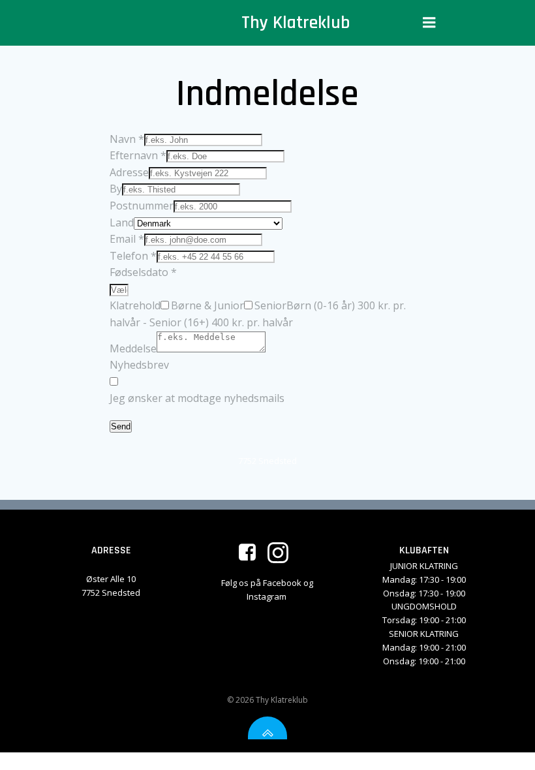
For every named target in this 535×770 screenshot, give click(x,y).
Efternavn (138, 155)
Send (120, 426)
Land (122, 222)
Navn (127, 139)
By (116, 188)
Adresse (129, 172)
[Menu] (429, 23)
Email (127, 239)
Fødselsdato (143, 272)
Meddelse (133, 348)
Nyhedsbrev (139, 365)
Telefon (133, 256)
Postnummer (142, 205)
